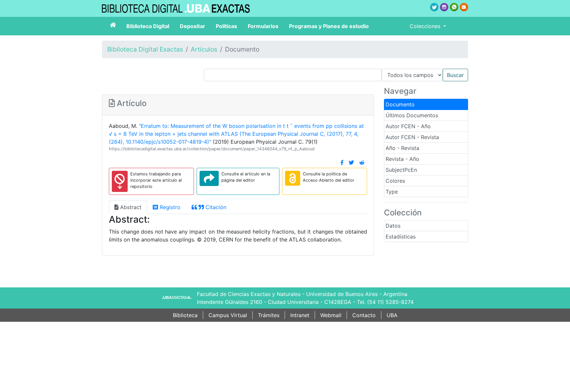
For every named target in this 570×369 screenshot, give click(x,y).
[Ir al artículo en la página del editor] (209, 178)
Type (392, 191)
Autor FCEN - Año (408, 126)
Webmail (330, 315)
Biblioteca (185, 315)
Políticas (226, 26)
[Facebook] (342, 162)
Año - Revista (402, 148)
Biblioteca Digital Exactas (145, 49)
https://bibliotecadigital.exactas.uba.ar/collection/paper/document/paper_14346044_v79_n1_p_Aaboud (212, 148)
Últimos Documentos (412, 115)
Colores (395, 180)
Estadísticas (401, 236)
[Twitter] (351, 162)
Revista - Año (402, 159)
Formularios (263, 26)
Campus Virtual (227, 315)
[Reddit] (362, 162)
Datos (393, 225)
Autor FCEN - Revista (412, 137)
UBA (392, 315)
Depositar (192, 26)
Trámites (268, 315)
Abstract (130, 207)
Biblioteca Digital (147, 26)
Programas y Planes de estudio (329, 26)
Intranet (299, 315)
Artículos (204, 49)
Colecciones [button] (426, 26)
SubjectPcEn (401, 169)
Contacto (364, 315)
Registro (169, 207)
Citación (215, 207)
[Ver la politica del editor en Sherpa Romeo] (292, 178)
